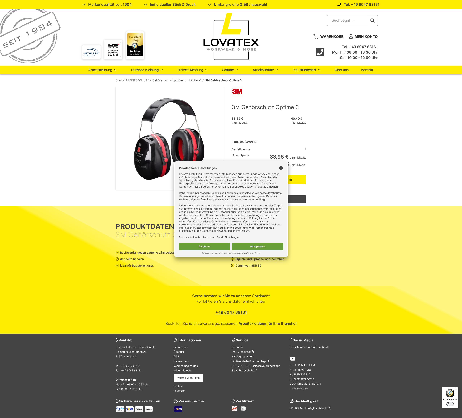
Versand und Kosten (186, 365)
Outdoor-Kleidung (145, 70)
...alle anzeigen (299, 388)
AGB (176, 356)
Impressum (180, 347)
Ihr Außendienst (242, 351)
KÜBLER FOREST (300, 374)
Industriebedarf (304, 70)
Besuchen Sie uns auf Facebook (309, 347)
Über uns (341, 70)
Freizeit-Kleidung (190, 70)
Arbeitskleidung (100, 70)
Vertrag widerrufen (188, 377)
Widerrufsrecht (183, 370)
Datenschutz (181, 361)
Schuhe (228, 70)
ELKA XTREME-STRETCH (305, 383)
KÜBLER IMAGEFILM (302, 365)
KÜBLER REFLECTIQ (302, 379)
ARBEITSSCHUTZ (137, 80)
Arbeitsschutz (263, 70)
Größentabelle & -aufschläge (249, 361)
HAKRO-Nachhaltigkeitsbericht (309, 408)
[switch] (450, 404)
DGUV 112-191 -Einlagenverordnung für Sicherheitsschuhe (256, 368)
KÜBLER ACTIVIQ (300, 369)
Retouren (237, 347)
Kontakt (367, 70)
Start (119, 80)
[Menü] (456, 389)
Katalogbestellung (242, 356)
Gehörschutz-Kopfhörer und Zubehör (177, 80)
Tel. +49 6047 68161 (362, 4)
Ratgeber (179, 390)
